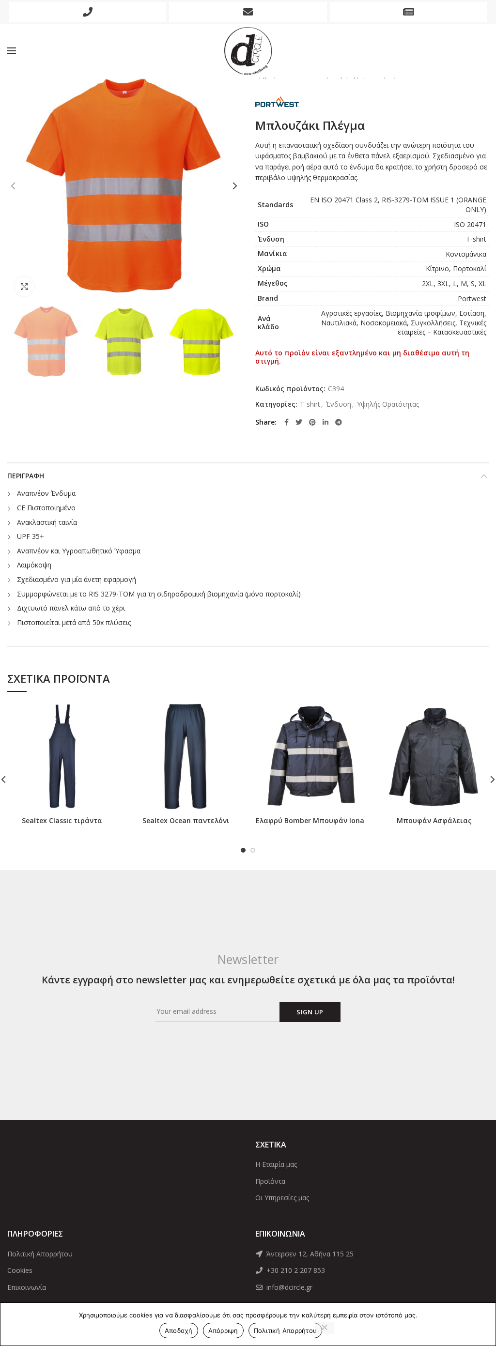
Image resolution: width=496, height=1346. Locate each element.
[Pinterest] (312, 422)
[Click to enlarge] (24, 286)
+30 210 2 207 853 (294, 1270)
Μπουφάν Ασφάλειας (434, 820)
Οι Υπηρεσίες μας (282, 1197)
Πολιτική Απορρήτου (40, 1253)
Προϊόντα (270, 1181)
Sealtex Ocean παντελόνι (186, 820)
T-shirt (310, 404)
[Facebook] (286, 422)
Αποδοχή (179, 1330)
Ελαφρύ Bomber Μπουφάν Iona (310, 820)
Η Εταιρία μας (276, 1164)
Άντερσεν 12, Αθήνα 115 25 (309, 1253)
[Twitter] (299, 422)
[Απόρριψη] (324, 1328)
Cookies (19, 1270)
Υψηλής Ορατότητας (388, 404)
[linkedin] (325, 422)
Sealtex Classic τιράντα (62, 820)
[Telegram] (338, 422)
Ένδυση (338, 404)
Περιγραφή (25, 475)
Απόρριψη (223, 1330)
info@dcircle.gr (288, 1287)
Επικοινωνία (26, 1287)
